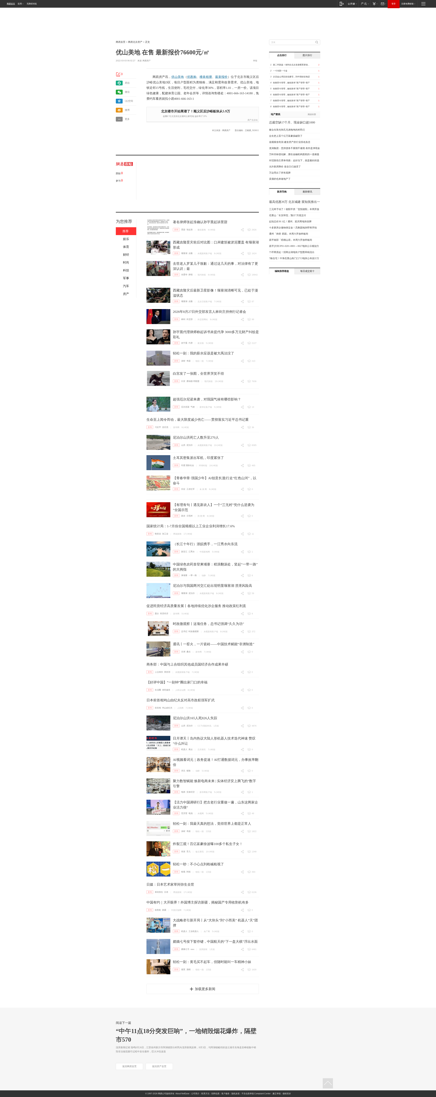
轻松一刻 (200, 361)
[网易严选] (364, 3)
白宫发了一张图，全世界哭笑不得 (198, 373)
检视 (183, 872)
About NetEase (182, 1093)
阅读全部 (312, 114)
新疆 (164, 910)
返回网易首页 (129, 1066)
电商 (183, 792)
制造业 (158, 534)
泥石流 (165, 427)
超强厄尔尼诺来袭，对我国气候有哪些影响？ (207, 399)
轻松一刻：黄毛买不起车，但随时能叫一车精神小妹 (212, 962)
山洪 (183, 445)
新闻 (176, 229)
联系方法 (205, 1093)
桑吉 (188, 652)
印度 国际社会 (187, 465)
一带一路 (193, 575)
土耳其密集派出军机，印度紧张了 (198, 458)
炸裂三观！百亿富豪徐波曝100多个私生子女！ (208, 844)
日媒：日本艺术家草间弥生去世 (170, 884)
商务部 (167, 672)
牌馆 (191, 274)
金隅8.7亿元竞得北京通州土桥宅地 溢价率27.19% (185, 116)
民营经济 (164, 613)
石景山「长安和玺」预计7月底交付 (287, 215)
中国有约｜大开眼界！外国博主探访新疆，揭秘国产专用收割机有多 (197, 902)
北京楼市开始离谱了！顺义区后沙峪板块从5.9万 (195, 111)
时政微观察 (194, 631)
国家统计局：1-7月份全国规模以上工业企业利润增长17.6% (190, 526)
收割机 (158, 910)
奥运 (191, 749)
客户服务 (225, 1093)
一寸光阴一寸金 (280, 71)
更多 (127, 119)
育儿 (188, 851)
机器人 (184, 749)
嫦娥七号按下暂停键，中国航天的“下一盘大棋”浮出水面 (215, 941)
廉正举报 (276, 1093)
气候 (193, 407)
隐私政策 (235, 1093)
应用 (20, 4)
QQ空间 (129, 101)
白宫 (183, 381)
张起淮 (189, 229)
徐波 (183, 851)
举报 (255, 61)
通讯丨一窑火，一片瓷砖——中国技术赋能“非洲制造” (213, 644)
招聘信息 (215, 1093)
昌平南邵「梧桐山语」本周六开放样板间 (290, 240)
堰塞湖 (184, 253)
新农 (183, 516)
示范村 (189, 516)
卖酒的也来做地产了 (280, 179)
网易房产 (147, 60)
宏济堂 (184, 813)
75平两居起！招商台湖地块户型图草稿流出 (291, 252)
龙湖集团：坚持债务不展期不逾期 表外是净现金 (294, 148)
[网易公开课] (352, 3)
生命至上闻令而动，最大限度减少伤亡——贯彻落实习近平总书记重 (197, 419)
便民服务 (166, 690)
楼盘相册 (206, 77)
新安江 (184, 551)
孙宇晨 (184, 343)
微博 (127, 110)
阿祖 (188, 872)
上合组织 (159, 672)
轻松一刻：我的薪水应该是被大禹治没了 (203, 353)
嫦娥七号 (185, 949)
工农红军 (190, 489)
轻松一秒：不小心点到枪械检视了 (198, 864)
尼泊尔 (189, 445)
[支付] (374, 3)
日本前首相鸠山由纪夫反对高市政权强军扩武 (180, 700)
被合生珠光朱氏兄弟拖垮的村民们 (287, 130)
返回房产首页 (159, 1066)
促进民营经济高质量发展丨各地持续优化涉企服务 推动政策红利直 (196, 606)
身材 (183, 361)
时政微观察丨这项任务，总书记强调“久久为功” (208, 624)
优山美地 (177, 77)
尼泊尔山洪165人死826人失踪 (195, 718)
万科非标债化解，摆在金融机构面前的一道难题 (294, 154)
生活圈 (158, 690)
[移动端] (341, 3)
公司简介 (195, 1093)
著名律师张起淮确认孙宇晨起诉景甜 (200, 222)
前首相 (158, 708)
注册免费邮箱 (407, 4)
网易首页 (11, 4)
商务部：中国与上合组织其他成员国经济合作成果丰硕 (187, 664)
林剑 (183, 319)
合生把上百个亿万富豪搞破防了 (285, 136)
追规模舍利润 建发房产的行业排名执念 (289, 142)
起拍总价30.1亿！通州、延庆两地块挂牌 (290, 221)
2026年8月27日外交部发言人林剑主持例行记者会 (209, 312)
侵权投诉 (287, 1093)
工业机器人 (194, 931)
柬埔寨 (184, 575)
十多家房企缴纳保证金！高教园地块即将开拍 (293, 227)
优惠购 (191, 77)
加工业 (165, 534)
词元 (183, 771)
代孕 (191, 343)
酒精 (188, 969)
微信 (127, 92)
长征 (183, 489)
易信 (127, 83)
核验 (188, 771)
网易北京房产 (135, 42)
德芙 (183, 969)
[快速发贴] (118, 74)
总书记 (184, 631)
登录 (394, 4)
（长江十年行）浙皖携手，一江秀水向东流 (205, 544)
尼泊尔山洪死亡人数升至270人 (196, 437)
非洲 (183, 652)
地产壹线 (275, 114)
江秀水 (192, 551)
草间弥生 (159, 892)
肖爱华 (184, 274)
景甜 (183, 229)
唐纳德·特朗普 (192, 381)
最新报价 (221, 77)
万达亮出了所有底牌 (280, 172)
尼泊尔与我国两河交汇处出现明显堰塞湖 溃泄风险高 (212, 585)
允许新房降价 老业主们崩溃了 (285, 166)
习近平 (158, 427)
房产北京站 (252, 120)
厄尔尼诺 (185, 407)
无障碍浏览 (32, 4)
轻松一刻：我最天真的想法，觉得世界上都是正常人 (212, 823)
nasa (192, 949)
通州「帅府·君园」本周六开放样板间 (288, 234)
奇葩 (188, 361)
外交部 (189, 319)
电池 (191, 813)
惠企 (157, 613)
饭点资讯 (200, 851)
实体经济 (190, 792)
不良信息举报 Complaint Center (256, 1093)
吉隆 (191, 253)
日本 (166, 892)
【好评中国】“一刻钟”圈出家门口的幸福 (176, 682)
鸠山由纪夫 (167, 708)
